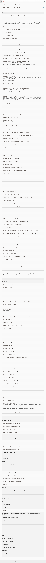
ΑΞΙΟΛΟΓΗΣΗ (5, 458)
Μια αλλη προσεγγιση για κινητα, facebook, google (13, 325)
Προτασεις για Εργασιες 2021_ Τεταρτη (10, 158)
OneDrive (5, 182)
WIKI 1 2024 (5, 544)
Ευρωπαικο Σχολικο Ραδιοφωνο (9, 173)
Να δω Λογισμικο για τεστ (8, 164)
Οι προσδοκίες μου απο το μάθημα (10, 383)
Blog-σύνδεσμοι (6, 520)
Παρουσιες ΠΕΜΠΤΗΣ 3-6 (8, 293)
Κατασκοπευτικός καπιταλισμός (9, 354)
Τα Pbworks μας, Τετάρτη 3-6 (9, 262)
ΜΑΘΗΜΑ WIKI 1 (6, 435)
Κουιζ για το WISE (7, 269)
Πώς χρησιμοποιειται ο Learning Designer (11, 38)
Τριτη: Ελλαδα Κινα (7, 32)
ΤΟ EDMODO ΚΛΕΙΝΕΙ (7, 227)
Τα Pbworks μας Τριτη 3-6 (8, 259)
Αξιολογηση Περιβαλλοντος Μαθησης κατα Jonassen (13, 475)
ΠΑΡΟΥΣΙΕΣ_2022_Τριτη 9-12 (8, 363)
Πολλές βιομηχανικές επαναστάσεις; (10, 304)
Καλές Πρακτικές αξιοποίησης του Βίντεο (11, 247)
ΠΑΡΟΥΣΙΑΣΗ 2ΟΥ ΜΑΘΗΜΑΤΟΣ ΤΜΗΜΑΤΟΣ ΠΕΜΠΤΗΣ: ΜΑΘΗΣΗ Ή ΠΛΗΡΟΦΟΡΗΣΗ (19, 233)
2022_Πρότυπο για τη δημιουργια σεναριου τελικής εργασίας (15, 221)
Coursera (5, 295)
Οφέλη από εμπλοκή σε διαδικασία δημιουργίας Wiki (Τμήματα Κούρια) (17, 206)
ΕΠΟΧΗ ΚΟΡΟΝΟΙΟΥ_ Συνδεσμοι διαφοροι (11, 495)
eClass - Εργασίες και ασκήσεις (9, 106)
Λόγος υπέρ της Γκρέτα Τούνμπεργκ (10, 432)
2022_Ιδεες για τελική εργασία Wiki (10, 218)
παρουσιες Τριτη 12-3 (7, 394)
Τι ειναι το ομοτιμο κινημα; (8, 328)
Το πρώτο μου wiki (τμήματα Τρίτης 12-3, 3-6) (12, 194)
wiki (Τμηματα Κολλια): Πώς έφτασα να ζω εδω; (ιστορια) (14, 15)
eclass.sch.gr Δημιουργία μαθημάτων (10, 103)
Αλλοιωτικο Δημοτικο (7, 309)
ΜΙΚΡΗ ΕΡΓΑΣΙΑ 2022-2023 (8, 538)
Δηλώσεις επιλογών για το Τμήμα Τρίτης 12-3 (12, 236)
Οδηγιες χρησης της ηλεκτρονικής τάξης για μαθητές (13, 52)
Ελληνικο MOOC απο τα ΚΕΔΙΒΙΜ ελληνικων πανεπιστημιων (14, 391)
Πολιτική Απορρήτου (30, 561)
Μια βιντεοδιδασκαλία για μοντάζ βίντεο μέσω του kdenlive (15, 215)
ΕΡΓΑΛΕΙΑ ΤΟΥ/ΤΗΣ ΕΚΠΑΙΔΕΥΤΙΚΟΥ (10, 523)
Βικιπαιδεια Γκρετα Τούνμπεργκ (9, 20)
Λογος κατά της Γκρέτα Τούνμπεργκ (10, 443)
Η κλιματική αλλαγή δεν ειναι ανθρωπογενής (12, 423)
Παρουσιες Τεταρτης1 (7, 348)
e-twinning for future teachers (9, 501)
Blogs (4, 461)
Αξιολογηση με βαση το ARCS (9, 472)
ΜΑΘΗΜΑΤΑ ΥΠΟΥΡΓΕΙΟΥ (8, 120)
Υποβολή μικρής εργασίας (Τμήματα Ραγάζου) (12, 224)
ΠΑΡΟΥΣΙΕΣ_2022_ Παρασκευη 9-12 (10, 371)
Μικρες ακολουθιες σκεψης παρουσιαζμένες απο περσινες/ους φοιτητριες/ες (18, 386)
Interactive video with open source (10, 18)
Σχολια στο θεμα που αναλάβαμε (9, 331)
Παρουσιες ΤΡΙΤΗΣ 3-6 (7, 287)
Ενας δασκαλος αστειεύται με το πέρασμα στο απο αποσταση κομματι (16, 58)
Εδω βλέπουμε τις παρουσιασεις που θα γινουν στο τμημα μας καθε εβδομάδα (18, 135)
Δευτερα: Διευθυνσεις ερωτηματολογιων (11, 29)
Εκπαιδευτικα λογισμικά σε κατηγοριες (10, 152)
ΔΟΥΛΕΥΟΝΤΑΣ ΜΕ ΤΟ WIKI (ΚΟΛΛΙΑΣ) (10, 517)
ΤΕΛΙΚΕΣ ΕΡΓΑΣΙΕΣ (6, 556)
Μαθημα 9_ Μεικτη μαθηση (8, 147)
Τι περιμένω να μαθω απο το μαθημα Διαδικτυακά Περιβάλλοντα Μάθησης (17, 301)
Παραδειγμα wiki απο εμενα (8, 400)
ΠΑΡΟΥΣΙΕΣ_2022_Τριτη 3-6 (8, 368)
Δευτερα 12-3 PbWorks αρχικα (9, 253)
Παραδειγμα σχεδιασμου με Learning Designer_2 (12, 46)
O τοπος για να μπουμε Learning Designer (11, 41)
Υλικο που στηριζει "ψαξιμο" (9, 541)
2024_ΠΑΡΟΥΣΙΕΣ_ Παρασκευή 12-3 (10, 380)
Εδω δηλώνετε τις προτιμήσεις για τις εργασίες (12, 26)
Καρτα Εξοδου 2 (6, 484)
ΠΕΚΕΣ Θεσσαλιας (7, 108)
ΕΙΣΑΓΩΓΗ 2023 (6, 532)
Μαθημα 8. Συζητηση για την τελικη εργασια (12, 138)
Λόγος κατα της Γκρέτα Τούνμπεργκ (10, 429)
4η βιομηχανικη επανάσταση (9, 351)
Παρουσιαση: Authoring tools (9, 250)
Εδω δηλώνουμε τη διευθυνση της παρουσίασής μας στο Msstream (16, 132)
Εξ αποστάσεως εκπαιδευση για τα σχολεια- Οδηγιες (13, 114)
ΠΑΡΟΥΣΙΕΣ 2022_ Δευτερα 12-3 (9, 360)
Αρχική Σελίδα (4, 4)
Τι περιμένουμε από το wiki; (8, 200)
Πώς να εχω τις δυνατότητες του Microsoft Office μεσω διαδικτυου (16, 88)
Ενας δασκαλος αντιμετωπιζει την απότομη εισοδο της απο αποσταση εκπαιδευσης (19, 336)
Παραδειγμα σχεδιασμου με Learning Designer (12, 44)
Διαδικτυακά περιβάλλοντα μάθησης (12, 4)
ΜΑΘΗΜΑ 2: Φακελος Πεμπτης (9, 438)
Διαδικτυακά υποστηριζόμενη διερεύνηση (11, 464)
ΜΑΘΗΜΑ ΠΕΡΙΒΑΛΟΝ (7, 417)
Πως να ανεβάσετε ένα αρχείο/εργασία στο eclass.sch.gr (14, 96)
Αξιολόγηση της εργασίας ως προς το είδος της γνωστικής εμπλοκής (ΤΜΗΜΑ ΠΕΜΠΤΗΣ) (20, 230)
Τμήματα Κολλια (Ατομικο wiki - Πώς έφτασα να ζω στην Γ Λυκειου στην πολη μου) (19, 197)
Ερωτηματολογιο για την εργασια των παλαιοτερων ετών (14, 478)
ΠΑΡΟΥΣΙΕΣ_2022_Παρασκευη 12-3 (10, 374)
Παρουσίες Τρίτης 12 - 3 (8, 73)
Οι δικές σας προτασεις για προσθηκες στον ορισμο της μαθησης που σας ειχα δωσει (19, 128)
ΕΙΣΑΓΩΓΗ (5, 281)
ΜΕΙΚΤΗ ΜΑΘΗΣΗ (6, 504)
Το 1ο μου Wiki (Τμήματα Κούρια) (9, 203)
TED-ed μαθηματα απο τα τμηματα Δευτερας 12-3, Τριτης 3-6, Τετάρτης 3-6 (17, 241)
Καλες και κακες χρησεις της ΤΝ (9, 403)
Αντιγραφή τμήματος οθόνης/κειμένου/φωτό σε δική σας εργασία (15, 61)
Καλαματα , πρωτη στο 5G (8, 319)
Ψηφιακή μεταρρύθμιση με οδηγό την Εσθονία (12, 313)
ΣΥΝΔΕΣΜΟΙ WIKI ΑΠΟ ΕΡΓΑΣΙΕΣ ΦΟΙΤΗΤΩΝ (11, 547)
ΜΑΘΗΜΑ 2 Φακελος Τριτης (9, 420)
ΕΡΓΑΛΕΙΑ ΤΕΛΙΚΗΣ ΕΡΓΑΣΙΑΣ (8, 467)
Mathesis (5, 290)
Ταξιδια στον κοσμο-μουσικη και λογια (10, 339)
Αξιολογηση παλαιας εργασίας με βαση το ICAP (12, 481)
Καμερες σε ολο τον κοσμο (8, 345)
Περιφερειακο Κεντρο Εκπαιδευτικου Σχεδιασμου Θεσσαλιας (15, 170)
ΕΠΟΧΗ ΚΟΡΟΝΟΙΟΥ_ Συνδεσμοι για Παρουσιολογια (13, 493)
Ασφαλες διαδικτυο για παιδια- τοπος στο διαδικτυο (13, 180)
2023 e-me (5, 550)
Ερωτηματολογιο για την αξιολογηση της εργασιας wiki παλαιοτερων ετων (17, 412)
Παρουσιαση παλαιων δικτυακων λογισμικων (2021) (13, 167)
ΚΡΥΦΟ (4, 487)
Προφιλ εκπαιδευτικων (8, 525)
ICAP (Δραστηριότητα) (7, 185)
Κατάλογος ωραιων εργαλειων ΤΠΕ (10, 117)
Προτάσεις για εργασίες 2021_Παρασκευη (11, 161)
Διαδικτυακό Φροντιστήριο (8, 322)
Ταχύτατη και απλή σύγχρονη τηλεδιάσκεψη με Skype (13, 67)
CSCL (4, 455)
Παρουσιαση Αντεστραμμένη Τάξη (10, 244)
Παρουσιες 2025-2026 (7, 414)
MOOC (4, 507)
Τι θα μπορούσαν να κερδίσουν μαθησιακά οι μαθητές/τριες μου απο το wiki (18, 141)
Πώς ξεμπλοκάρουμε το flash (9, 83)
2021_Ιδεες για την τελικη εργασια (10, 155)
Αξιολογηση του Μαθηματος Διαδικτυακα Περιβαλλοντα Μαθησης (16, 334)
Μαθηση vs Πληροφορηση (8, 498)
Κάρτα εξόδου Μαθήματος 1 (8, 389)
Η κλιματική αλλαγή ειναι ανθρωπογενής (11, 426)
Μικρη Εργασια (6, 553)
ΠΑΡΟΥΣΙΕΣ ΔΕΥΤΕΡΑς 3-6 (8, 284)
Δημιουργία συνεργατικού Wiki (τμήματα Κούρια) (12, 212)
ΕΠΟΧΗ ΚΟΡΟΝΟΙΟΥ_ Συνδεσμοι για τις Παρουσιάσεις (14, 490)
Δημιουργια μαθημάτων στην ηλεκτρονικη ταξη (12, 55)
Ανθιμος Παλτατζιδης (7, 271)
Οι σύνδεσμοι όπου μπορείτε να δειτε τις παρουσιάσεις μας (14, 357)
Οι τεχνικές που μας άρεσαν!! (9, 191)
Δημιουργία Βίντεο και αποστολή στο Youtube (12, 76)
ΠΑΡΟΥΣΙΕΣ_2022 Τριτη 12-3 (8, 365)
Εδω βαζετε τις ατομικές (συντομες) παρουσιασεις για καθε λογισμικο (16, 125)
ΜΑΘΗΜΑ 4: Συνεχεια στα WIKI (9, 452)
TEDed (4, 188)
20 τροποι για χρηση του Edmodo (9, 149)
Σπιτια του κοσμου (7, 342)
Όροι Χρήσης (24, 561)
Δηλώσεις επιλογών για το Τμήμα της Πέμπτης (12, 239)
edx (4, 298)
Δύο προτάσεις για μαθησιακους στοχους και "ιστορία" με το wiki (15, 144)
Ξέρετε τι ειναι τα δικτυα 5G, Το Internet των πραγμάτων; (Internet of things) (18, 316)
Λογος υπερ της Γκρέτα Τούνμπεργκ (10, 440)
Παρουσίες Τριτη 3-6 (7, 397)
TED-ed (4, 535)
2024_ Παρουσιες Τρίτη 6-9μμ (9, 377)
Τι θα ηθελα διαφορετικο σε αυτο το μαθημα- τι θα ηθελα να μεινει (16, 256)
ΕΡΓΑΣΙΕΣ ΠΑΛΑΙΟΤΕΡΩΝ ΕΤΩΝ (9, 469)
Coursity (5, 510)
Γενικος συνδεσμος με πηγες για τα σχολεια (11, 111)
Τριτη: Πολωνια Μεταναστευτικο (9, 35)
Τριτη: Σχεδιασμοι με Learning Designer (11, 49)
